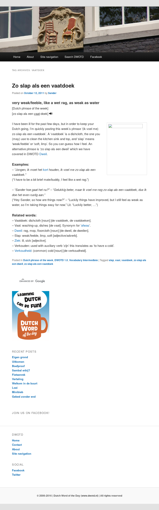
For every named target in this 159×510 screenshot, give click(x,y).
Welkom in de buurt (24, 383)
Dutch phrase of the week (38, 260)
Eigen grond (20, 357)
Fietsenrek (18, 375)
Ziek (17, 240)
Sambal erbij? (21, 370)
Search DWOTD (74, 57)
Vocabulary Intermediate (83, 260)
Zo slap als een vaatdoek (43, 85)
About (30, 57)
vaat (117, 260)
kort (45, 169)
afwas (85, 225)
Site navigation (49, 57)
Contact (17, 445)
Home (16, 57)
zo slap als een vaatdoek (38, 264)
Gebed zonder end (24, 396)
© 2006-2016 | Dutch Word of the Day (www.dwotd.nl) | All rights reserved (79, 495)
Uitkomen (18, 362)
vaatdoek (127, 260)
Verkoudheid (22, 250)
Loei (15, 388)
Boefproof (18, 366)
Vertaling (17, 379)
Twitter (16, 475)
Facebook (96, 57)
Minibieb (17, 392)
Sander (52, 93)
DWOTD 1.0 (61, 260)
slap (111, 260)
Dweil (43, 154)
